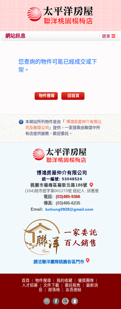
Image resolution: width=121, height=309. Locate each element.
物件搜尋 (47, 95)
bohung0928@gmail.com (69, 209)
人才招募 (30, 285)
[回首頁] (61, 6)
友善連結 (73, 289)
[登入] (74, 301)
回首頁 (73, 95)
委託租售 (73, 285)
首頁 (26, 280)
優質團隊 (86, 280)
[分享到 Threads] (65, 301)
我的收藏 (65, 280)
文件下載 (51, 285)
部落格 (54, 289)
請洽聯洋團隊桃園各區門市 (59, 261)
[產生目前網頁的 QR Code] (46, 301)
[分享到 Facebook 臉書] (56, 301)
